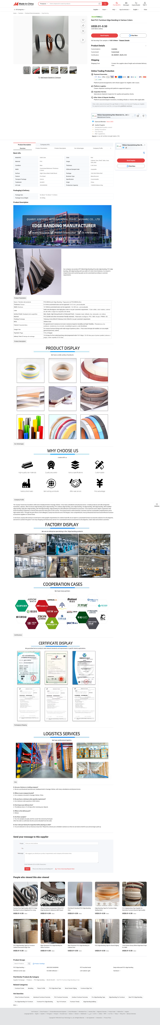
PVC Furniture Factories (61, 997)
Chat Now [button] (134, 35)
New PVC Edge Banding (135, 997)
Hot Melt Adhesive (52, 971)
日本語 (100, 1013)
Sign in (145, 5)
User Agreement (90, 1017)
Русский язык (63, 1013)
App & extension (124, 9)
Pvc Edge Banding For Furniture (24, 1001)
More (15, 1005)
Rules (145, 9)
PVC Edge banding (18, 967)
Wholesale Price (83, 1011)
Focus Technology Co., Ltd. (68, 1017)
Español (43, 1013)
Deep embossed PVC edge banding (123, 967)
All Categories (20, 9)
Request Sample (124, 40)
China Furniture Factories (22, 997)
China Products (44, 1011)
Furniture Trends (74, 1001)
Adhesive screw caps (19, 971)
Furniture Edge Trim (86, 988)
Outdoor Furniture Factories (80, 997)
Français (56, 1013)
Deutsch (77, 1013)
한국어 (95, 1013)
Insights (127, 1011)
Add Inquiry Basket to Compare (51, 77)
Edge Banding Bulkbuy (89, 1001)
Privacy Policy (107, 1017)
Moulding (30, 988)
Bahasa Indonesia (131, 1013)
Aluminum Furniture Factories (41, 997)
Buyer (104, 9)
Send (27, 869)
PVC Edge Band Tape (55, 988)
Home (14, 13)
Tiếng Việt (122, 1013)
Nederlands (83, 1013)
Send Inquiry (104, 35)
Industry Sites (92, 1011)
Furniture (20, 13)
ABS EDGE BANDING (53, 967)
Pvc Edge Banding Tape (98, 997)
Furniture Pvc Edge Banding (45, 1001)
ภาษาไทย (110, 1013)
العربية (89, 1013)
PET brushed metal (85, 967)
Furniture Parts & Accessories (32, 13)
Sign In (94, 136)
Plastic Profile (41, 988)
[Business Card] (144, 153)
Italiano (71, 1013)
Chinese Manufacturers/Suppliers (58, 1011)
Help (113, 9)
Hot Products (34, 1011)
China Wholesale (72, 1011)
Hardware (116, 971)
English (37, 1013)
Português (49, 1013)
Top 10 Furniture (61, 1001)
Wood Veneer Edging (71, 988)
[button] (107, 148)
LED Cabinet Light (85, 971)
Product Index (112, 1011)
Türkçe (116, 1013)
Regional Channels (102, 1011)
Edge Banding (45, 13)
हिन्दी (105, 1013)
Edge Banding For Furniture (117, 997)
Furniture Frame (19, 988)
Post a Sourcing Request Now (64, 869)
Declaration (99, 1017)
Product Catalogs (39, 963)
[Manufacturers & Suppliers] (23, 4)
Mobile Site (120, 1011)
